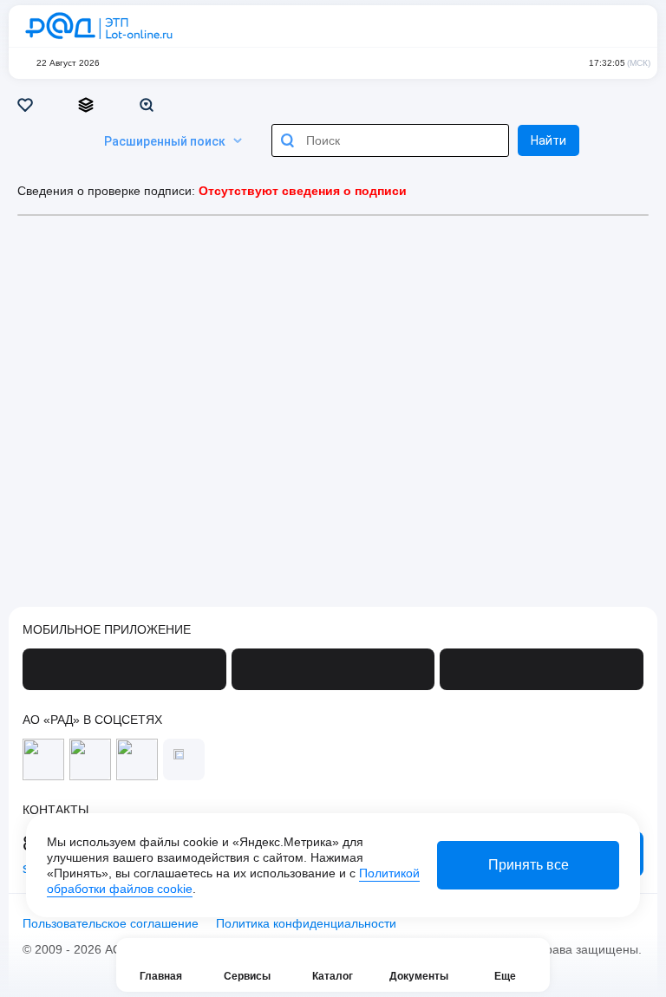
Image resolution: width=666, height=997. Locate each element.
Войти (626, 26)
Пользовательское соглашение (111, 923)
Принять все (528, 864)
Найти (548, 140)
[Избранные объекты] (28, 105)
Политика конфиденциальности (306, 923)
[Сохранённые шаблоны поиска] (149, 105)
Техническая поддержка (591, 26)
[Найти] (287, 140)
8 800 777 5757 (556, 26)
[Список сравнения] (89, 105)
